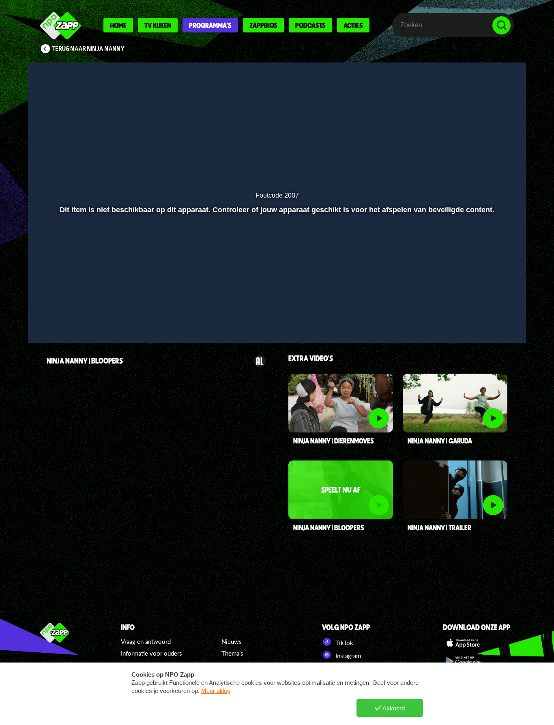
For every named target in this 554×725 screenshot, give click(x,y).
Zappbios (263, 25)
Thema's (232, 653)
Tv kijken (157, 25)
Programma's (210, 25)
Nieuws (231, 641)
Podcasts (310, 25)
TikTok (343, 642)
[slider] (276, 308)
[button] (44, 325)
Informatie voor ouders (151, 653)
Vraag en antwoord (146, 641)
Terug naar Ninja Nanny (88, 48)
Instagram (347, 655)
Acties (353, 25)
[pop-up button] (492, 325)
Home (118, 25)
